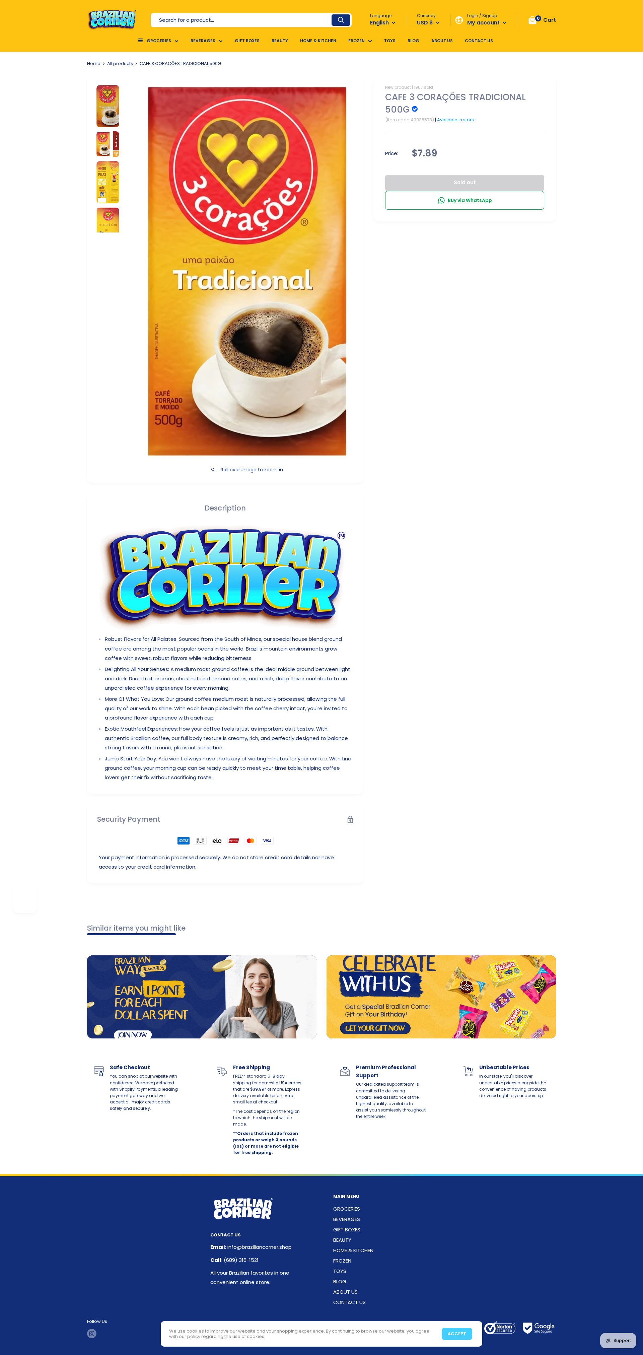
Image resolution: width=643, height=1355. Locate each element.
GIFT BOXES (247, 41)
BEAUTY (280, 41)
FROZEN (356, 41)
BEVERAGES (203, 41)
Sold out (465, 182)
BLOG (413, 41)
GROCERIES (159, 41)
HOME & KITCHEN (318, 41)
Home (93, 63)
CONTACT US (479, 41)
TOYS (390, 41)
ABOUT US (442, 41)
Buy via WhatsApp (470, 200)
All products (120, 63)
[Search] (341, 20)
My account (484, 22)
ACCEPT (457, 1334)
